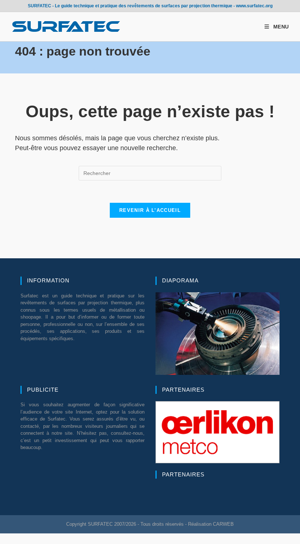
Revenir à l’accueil (150, 210)
